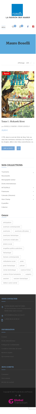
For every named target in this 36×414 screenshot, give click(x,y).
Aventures (6, 231)
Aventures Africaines (22, 231)
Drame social (7, 244)
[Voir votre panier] (20, 27)
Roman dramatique (9, 270)
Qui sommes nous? (7, 356)
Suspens (28, 274)
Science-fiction (26, 270)
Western (6, 278)
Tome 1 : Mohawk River (13, 121)
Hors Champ (5, 199)
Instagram (33, 27)
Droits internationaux (8, 184)
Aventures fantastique (10, 235)
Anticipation (7, 222)
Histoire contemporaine (11, 257)
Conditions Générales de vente (11, 349)
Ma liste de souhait (7, 382)
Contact (4, 337)
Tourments (5, 172)
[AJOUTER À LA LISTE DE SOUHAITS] (19, 148)
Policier (22, 265)
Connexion (4, 374)
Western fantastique (21, 278)
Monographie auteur (8, 180)
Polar (22, 261)
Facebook (28, 27)
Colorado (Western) (8, 195)
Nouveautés (5, 176)
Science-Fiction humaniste (12, 274)
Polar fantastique (9, 265)
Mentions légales (6, 352)
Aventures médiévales (10, 240)
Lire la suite (8, 148)
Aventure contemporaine (11, 227)
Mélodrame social (9, 261)
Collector (4, 207)
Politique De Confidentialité (10, 345)
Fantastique (7, 253)
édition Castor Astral (10, 283)
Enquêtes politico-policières (12, 248)
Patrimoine (5, 191)
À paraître (4, 203)
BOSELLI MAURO (10, 126)
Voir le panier (5, 378)
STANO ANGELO (24, 126)
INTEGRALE (5, 187)
